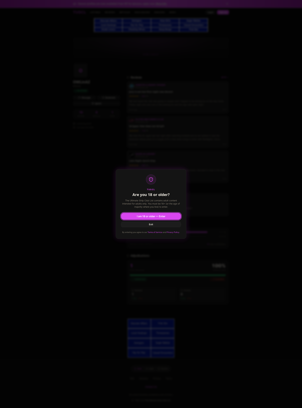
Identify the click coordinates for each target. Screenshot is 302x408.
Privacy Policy (173, 232)
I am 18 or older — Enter (151, 216)
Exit (151, 224)
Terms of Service (155, 232)
